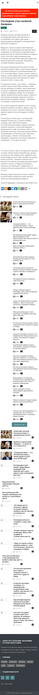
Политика (13, 662)
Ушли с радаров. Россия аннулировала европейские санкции (23, 390)
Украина (11, 665)
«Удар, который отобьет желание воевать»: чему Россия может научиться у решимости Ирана (25, 302)
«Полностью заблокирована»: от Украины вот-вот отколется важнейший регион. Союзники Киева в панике (24, 413)
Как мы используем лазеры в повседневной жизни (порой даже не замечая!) (25, 368)
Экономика (20, 665)
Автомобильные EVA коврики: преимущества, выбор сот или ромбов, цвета (24, 258)
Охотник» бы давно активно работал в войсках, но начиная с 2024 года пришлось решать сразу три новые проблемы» (25, 358)
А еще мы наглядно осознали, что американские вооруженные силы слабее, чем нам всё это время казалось (25, 336)
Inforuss (14, 31)
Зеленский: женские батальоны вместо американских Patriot (24, 203)
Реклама (22, 662)
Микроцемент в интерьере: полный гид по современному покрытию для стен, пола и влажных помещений (24, 380)
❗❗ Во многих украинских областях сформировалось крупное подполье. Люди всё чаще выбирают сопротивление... (19, 13)
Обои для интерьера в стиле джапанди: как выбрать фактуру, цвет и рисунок (24, 313)
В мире (4, 27)
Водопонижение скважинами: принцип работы (23, 247)
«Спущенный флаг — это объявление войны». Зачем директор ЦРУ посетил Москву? (24, 225)
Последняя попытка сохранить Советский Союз (24, 280)
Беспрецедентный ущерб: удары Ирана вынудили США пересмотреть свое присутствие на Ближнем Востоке (25, 237)
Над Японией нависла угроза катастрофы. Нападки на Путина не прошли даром (24, 346)
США (3, 665)
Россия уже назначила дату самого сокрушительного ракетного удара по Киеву (25, 324)
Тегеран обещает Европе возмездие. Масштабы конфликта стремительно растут (25, 291)
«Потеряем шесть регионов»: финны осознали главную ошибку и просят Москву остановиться (25, 269)
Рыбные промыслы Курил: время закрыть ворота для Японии (25, 401)
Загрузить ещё (19, 425)
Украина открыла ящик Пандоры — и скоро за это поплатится (25, 214)
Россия (30, 662)
